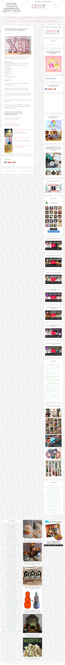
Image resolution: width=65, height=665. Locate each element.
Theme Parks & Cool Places (10, 622)
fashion (51, 372)
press (58, 387)
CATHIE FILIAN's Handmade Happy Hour (11, 7)
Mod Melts (56, 381)
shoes (50, 393)
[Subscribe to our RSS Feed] (11, 162)
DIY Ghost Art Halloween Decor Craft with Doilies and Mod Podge (32, 587)
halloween (49, 377)
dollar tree (57, 370)
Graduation (11, 569)
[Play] (46, 249)
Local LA (11, 584)
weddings (50, 399)
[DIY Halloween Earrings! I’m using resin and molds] (47, 225)
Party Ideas (10, 595)
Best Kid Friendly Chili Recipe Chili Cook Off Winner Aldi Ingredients (53, 510)
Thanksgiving (53, 395)
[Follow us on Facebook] (5, 162)
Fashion (10, 560)
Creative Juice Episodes (54, 368)
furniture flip (51, 374)
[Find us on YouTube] (12, 162)
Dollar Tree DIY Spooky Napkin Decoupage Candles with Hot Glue (32, 564)
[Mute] (58, 249)
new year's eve (55, 385)
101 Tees (10, 527)
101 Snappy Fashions (10, 524)
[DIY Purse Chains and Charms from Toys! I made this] (51, 225)
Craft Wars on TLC (10, 542)
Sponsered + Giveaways (11, 609)
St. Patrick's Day (10, 611)
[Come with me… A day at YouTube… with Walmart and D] (47, 208)
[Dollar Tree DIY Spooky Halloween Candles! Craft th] (55, 216)
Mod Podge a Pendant (10, 123)
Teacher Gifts (10, 615)
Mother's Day (10, 589)
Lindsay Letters (57, 663)
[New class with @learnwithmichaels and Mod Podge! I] (60, 225)
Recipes (48, 389)
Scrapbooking (10, 604)
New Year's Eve (10, 591)
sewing (47, 393)
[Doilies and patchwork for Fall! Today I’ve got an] (51, 216)
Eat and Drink (10, 555)
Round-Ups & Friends (10, 602)
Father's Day (10, 562)
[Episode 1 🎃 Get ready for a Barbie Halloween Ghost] (55, 225)
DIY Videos (10, 551)
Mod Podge (21, 153)
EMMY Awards (10, 558)
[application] (53, 245)
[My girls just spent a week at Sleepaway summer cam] (60, 216)
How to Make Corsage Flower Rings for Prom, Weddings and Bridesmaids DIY (53, 494)
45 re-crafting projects (10, 529)
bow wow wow (10, 533)
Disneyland (47, 370)
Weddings (10, 629)
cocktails (47, 366)
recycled (52, 389)
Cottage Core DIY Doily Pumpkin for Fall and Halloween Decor (32, 541)
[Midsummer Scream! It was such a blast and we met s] (51, 208)
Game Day (56, 374)
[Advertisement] (53, 103)
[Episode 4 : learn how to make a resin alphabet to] (47, 221)
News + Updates (10, 593)
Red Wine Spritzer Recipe (53, 490)
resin (56, 389)
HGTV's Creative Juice (10, 573)
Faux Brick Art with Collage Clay (13, 117)
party (55, 387)
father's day (56, 372)
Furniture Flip (10, 564)
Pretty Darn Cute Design (25, 663)
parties (52, 387)
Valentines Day (28, 153)
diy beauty (53, 370)
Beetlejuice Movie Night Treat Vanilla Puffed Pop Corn (32, 659)
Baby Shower (10, 531)
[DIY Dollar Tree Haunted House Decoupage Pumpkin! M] (47, 212)
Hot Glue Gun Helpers (10, 578)
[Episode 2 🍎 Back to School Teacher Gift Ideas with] (60, 221)
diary (10, 547)
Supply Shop (10, 613)
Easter (47, 372)
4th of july (48, 364)
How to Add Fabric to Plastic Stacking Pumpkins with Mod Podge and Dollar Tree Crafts (32, 611)
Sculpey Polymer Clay (54, 391)
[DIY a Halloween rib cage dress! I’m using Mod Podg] (60, 212)
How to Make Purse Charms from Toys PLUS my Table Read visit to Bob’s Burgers (53, 487)
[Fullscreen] (60, 249)
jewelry (51, 379)
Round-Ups (59, 389)
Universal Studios (49, 397)
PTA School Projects (10, 600)
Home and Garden (15, 153)
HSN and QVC (10, 580)
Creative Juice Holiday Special (11, 544)
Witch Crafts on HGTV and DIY (10, 631)
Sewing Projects (10, 606)
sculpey (47, 391)
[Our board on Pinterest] (9, 162)
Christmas (55, 364)
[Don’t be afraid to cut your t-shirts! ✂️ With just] (47, 216)
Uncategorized (10, 624)
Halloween (10, 571)
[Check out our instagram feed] (14, 162)
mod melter (51, 381)
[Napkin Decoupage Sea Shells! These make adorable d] (60, 208)
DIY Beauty (10, 549)
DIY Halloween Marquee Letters (22, 145)
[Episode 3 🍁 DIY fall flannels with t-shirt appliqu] (51, 221)
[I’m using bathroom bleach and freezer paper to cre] (55, 221)
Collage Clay (52, 366)
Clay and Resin (10, 540)
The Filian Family (10, 620)
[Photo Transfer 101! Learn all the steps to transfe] (55, 208)
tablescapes (54, 393)
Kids (55, 379)
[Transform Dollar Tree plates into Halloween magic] (55, 212)
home (56, 376)
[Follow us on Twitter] (7, 162)
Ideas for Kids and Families (10, 582)
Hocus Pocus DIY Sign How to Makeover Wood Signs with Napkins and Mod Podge (32, 635)
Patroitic (10, 598)
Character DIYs (10, 535)
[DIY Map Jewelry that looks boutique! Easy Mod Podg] (51, 212)
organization (47, 387)
